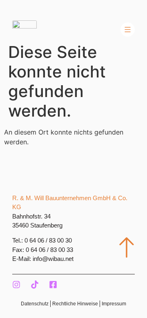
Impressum (114, 304)
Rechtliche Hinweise (75, 304)
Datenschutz (35, 304)
